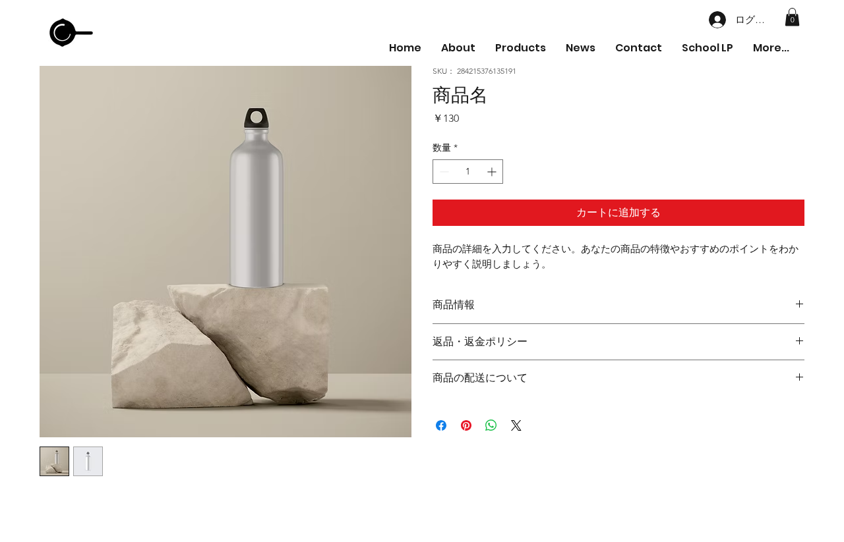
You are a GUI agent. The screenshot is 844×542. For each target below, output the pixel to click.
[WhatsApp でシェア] (491, 425)
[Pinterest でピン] (466, 425)
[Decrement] (443, 171)
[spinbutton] (468, 171)
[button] (792, 17)
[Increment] (493, 171)
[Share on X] (516, 425)
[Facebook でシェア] (441, 425)
